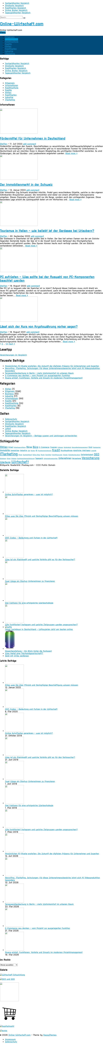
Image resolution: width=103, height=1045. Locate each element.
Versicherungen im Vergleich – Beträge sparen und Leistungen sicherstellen (41, 436)
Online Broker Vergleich (16, 10)
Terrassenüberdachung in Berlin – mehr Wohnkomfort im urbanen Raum (39, 373)
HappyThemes (50, 1035)
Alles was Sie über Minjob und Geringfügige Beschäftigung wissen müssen (41, 516)
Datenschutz (11, 419)
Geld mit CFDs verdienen (17, 656)
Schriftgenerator (57, 455)
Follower (60, 447)
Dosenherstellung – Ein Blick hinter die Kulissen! (28, 651)
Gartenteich (67, 447)
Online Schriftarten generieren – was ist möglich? (29, 494)
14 (7, 344)
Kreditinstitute (11, 42)
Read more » (71, 153)
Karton (33, 451)
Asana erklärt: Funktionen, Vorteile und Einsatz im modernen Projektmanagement (44, 378)
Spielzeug (3, 458)
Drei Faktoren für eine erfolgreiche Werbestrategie (29, 603)
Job (29, 451)
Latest (8, 428)
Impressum (10, 1039)
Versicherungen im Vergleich (13, 355)
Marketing (10, 53)
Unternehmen (64, 458)
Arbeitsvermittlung (20, 447)
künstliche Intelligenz (81, 450)
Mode (20, 455)
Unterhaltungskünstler (51, 458)
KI (36, 450)
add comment (29, 144)
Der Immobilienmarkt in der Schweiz (26, 184)
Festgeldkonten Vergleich (17, 3)
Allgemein (10, 37)
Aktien (8, 46)
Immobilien (15, 450)
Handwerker (97, 447)
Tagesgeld (39, 458)
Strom (9, 458)
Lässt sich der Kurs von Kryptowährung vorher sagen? (39, 326)
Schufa (65, 455)
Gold (90, 447)
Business (9, 394)
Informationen (11, 39)
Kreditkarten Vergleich (15, 8)
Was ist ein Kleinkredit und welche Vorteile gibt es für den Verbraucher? (40, 559)
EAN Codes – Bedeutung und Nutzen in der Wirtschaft (31, 538)
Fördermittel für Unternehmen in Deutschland (32, 138)
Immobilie (5, 450)
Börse (29, 447)
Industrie (9, 51)
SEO (96, 454)
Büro (35, 447)
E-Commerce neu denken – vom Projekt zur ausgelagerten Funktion (37, 375)
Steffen (3, 144)
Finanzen (53, 447)
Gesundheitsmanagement (80, 447)
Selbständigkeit (87, 455)
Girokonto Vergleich (14, 5)
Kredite (8, 44)
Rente (43, 455)
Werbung (5, 462)
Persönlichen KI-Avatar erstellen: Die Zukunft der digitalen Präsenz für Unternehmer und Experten (52, 366)
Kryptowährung (66, 450)
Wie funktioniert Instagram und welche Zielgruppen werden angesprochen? (41, 624)
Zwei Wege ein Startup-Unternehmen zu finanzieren (30, 581)
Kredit (56, 450)
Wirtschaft (20, 462)
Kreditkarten (11, 49)
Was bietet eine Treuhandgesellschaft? (24, 653)
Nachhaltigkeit (27, 455)
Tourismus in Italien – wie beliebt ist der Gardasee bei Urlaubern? (47, 231)
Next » (12, 344)
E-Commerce (44, 447)
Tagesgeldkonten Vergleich (17, 13)
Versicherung (90, 458)
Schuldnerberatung (74, 455)
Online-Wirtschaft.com (21, 23)
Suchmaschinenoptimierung (26, 458)
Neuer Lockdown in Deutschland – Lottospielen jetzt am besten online (39, 629)
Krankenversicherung (44, 451)
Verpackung (76, 458)
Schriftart (48, 455)
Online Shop (36, 455)
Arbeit (10, 447)
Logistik (93, 451)
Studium (13, 458)
